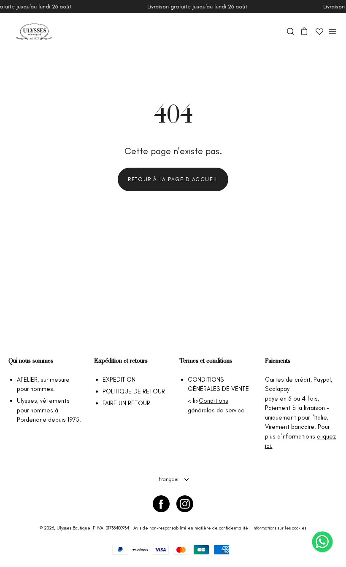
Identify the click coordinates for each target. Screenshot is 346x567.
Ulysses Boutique (73, 528)
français (168, 479)
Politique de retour (134, 391)
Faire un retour (126, 403)
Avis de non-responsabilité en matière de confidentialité (190, 528)
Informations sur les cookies (279, 528)
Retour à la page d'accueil (173, 179)
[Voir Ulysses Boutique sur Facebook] (161, 503)
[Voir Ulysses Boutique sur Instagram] (184, 503)
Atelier (27, 379)
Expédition (119, 379)
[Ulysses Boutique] (33, 31)
